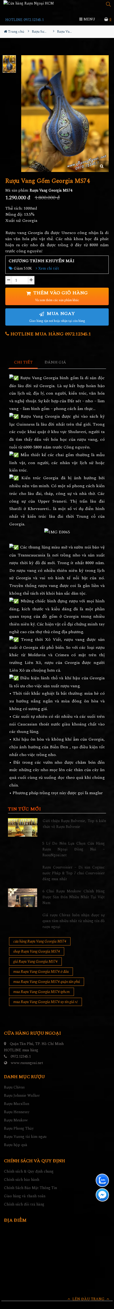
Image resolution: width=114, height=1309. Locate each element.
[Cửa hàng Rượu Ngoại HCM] (28, 3)
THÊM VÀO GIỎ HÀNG (60, 296)
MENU (88, 19)
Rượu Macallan (16, 1104)
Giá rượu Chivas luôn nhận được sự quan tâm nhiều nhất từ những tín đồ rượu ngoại (73, 921)
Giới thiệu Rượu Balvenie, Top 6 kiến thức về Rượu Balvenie (74, 824)
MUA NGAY (57, 316)
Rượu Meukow (16, 1120)
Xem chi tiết (48, 268)
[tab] (23, 362)
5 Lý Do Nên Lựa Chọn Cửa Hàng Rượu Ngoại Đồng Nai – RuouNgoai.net (73, 849)
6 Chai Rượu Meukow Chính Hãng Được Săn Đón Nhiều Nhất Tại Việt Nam (73, 897)
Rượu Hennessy (16, 1112)
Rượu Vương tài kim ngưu (25, 1136)
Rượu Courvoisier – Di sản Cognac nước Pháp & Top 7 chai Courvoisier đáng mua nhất (73, 873)
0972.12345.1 (21, 1056)
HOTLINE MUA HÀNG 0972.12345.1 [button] (50, 334)
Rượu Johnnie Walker (22, 1095)
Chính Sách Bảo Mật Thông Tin (30, 1188)
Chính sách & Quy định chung (29, 1171)
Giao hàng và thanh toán (24, 1196)
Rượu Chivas (14, 1087)
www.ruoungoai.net (27, 1063)
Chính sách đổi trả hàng (24, 1204)
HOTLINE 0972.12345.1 (24, 20)
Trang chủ (15, 31)
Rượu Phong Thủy (19, 1128)
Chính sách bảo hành (21, 1179)
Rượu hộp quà (15, 1145)
